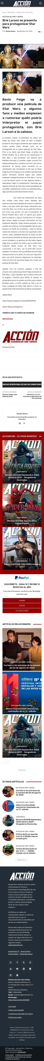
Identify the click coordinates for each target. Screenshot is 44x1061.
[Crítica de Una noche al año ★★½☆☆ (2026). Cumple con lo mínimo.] (8, 850)
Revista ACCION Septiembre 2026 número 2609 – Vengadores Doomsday (22, 477)
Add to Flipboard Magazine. (12, 307)
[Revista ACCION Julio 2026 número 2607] (22, 548)
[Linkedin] (10, 969)
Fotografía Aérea (26, 954)
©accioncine (7, 319)
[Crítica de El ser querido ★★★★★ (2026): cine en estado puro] (8, 835)
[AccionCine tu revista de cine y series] (22, 875)
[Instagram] (20, 423)
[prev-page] (4, 762)
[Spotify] (17, 975)
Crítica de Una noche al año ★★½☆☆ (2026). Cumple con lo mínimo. (26, 851)
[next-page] (7, 762)
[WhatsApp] (10, 962)
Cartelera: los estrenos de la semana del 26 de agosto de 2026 (22, 666)
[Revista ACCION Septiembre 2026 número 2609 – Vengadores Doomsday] (22, 461)
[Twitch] (10, 975)
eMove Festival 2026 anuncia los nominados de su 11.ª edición (22, 709)
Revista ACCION (8, 347)
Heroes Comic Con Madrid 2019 (9, 395)
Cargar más (21, 860)
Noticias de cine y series (24, 12)
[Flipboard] (23, 969)
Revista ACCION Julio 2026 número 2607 (22, 565)
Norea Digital (13, 954)
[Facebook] (17, 962)
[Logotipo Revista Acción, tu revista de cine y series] (22, 3)
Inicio (4, 12)
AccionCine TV (13, 951)
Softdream (22, 1052)
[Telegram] (30, 969)
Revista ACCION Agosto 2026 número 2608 (22, 522)
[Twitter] (23, 962)
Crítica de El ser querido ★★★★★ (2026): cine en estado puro (27, 836)
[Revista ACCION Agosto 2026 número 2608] (22, 505)
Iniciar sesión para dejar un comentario (22, 385)
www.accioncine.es (15, 945)
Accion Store (25, 951)
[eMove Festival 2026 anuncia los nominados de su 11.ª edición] (22, 693)
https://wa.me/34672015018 (18, 1000)
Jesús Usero (10, 31)
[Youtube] (17, 969)
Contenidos (22, 472)
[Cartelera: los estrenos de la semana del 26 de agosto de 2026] (22, 649)
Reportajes (11, 12)
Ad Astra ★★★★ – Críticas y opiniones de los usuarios (32, 396)
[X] (24, 423)
